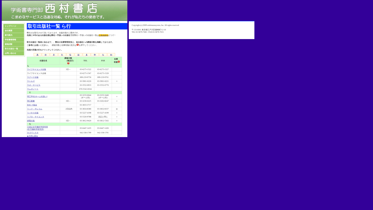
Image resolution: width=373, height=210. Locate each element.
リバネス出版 (32, 113)
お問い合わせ (10, 53)
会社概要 (8, 31)
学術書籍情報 (10, 40)
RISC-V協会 (32, 105)
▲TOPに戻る (32, 136)
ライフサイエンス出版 (36, 69)
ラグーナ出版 (32, 77)
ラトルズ (31, 81)
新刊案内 (8, 35)
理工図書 (31, 101)
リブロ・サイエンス (35, 117)
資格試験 (8, 44)
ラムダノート (32, 89)
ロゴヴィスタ (32, 133)
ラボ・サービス (33, 85)
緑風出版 (31, 121)
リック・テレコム (34, 109)
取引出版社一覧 (11, 49)
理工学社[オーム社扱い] (37, 97)
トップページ (10, 26)
